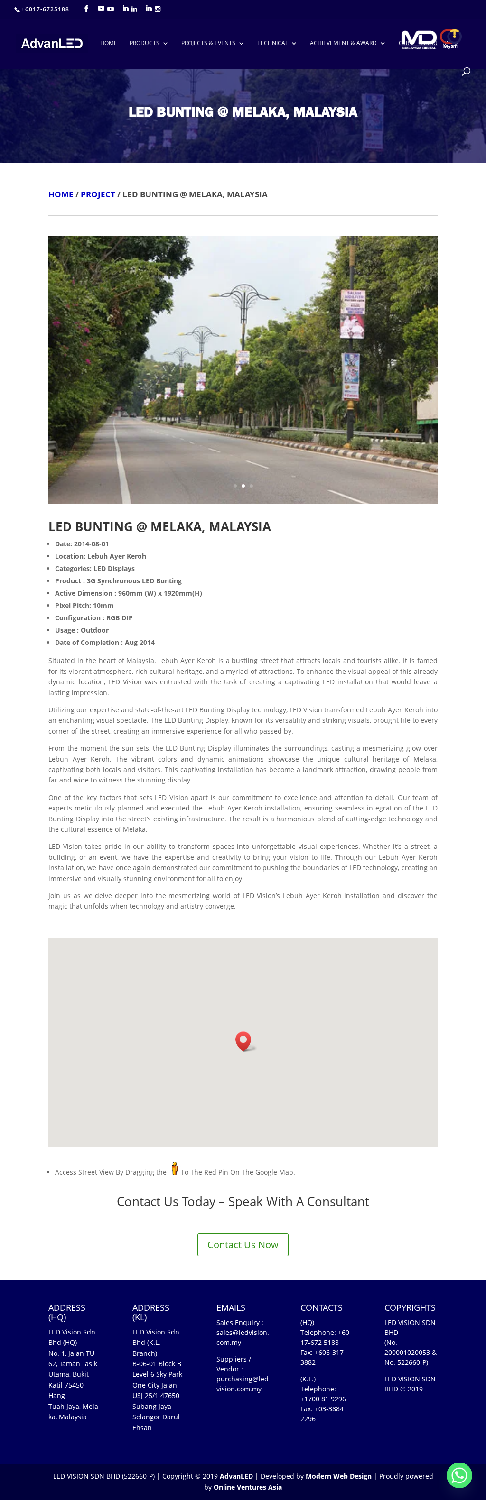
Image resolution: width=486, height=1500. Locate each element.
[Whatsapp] (459, 1475)
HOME (61, 194)
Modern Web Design (339, 1476)
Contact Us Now (243, 1244)
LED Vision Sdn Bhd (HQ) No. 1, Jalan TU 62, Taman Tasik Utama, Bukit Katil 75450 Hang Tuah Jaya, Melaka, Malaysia (73, 1374)
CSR (404, 43)
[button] (246, 1042)
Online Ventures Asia (248, 1486)
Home (108, 43)
